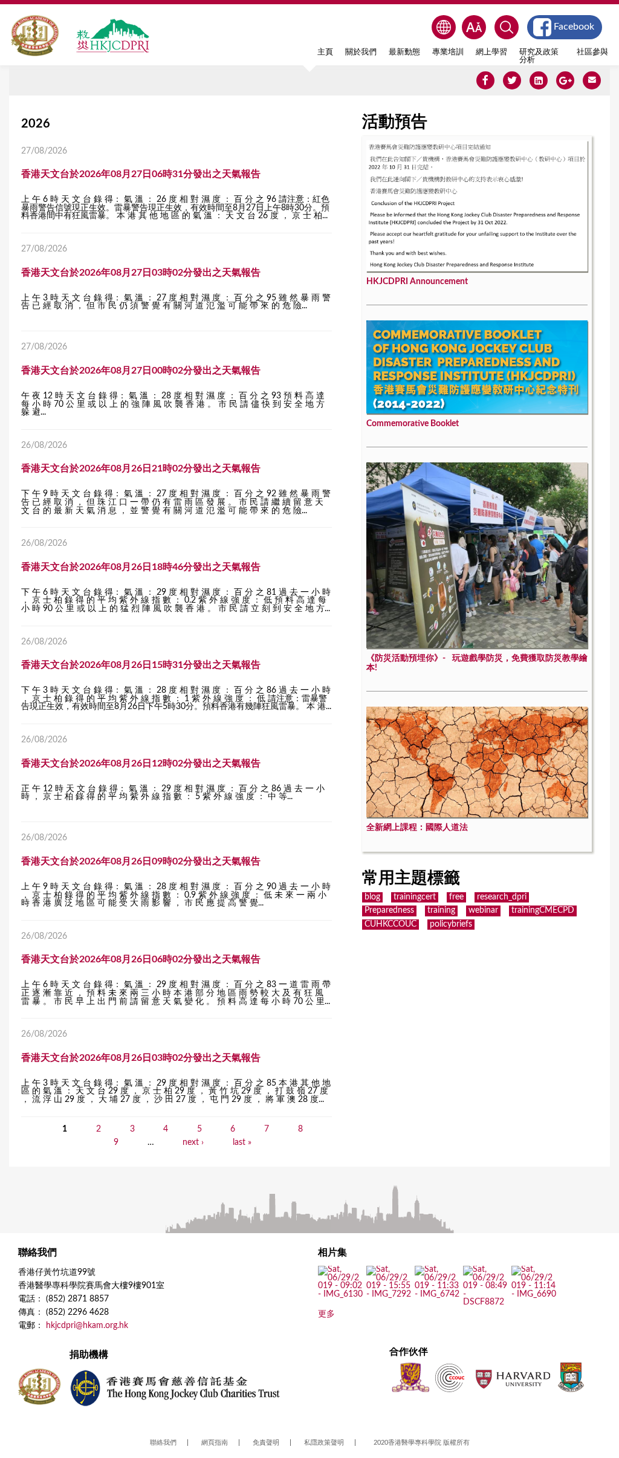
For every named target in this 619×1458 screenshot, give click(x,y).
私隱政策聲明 (324, 1442)
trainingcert (415, 897)
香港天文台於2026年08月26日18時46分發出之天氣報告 (141, 567)
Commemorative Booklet (412, 424)
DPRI (112, 35)
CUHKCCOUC (390, 924)
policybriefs (451, 924)
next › (193, 1142)
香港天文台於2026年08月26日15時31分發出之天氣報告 (141, 665)
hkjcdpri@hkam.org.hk (87, 1325)
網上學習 (491, 52)
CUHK (410, 1377)
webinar (483, 910)
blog (372, 897)
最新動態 (404, 52)
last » (242, 1142)
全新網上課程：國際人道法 (417, 827)
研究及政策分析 (539, 55)
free (456, 897)
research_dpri (502, 897)
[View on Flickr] (340, 1294)
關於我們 (361, 52)
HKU (571, 1377)
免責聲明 (266, 1442)
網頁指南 (214, 1442)
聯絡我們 (163, 1442)
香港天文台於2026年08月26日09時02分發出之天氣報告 (141, 861)
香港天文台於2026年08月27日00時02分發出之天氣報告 (141, 370)
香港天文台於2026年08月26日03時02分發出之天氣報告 (141, 1058)
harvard (512, 1377)
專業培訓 (448, 52)
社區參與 (592, 52)
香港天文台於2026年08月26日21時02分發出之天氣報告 (141, 468)
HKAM (34, 35)
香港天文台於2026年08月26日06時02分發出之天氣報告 (141, 959)
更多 (326, 1314)
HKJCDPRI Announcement (417, 281)
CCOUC (449, 1377)
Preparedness (389, 910)
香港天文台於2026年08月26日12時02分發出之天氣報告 (141, 763)
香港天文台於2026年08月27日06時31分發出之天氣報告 (141, 174)
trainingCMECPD (542, 910)
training (441, 910)
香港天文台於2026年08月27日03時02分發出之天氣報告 (141, 272)
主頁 (325, 52)
